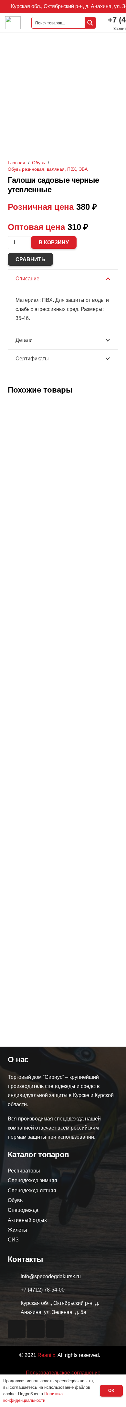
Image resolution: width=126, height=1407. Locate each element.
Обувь (38, 162)
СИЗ (13, 1239)
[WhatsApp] (36, 1329)
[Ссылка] (13, 22)
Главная (16, 162)
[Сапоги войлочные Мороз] (63, 890)
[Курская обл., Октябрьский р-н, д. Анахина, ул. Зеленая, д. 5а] (14, 1307)
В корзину (54, 242)
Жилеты (17, 1230)
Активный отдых (27, 1220)
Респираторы (24, 1170)
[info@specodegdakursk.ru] (14, 1276)
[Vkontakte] (17, 1329)
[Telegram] (55, 1329)
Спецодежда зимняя (32, 1180)
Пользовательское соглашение (63, 1372)
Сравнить (30, 259)
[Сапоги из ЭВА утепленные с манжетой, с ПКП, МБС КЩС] (63, 727)
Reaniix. (47, 1355)
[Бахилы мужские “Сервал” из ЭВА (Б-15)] (63, 405)
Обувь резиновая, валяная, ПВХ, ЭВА (48, 169)
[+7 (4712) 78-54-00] (14, 1289)
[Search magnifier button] (90, 22)
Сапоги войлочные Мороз (63, 1003)
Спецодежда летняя (32, 1190)
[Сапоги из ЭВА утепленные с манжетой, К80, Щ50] (63, 563)
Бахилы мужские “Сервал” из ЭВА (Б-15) (63, 518)
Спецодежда (23, 1210)
